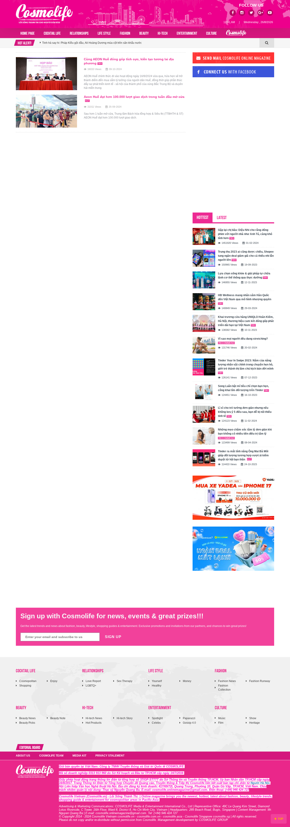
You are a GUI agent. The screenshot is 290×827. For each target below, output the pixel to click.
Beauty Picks (27, 722)
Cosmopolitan (27, 681)
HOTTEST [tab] (202, 217)
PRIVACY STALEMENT (109, 755)
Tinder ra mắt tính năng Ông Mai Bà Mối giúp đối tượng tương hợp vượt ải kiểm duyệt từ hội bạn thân (243, 455)
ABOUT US (23, 755)
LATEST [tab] (222, 217)
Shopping (25, 685)
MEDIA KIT (79, 755)
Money (187, 681)
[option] (149, 43)
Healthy (156, 685)
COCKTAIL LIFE (52, 32)
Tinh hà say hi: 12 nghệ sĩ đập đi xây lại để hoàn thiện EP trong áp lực (85, 42)
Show (252, 718)
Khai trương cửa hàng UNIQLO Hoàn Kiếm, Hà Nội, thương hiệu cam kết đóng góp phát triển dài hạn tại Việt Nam (246, 321)
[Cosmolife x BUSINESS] (236, 33)
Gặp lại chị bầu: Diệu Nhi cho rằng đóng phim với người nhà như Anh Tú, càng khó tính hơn (245, 234)
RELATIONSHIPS (79, 32)
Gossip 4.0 (189, 722)
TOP (280, 818)
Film (220, 722)
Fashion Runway (259, 681)
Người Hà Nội (260, 783)
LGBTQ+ (91, 685)
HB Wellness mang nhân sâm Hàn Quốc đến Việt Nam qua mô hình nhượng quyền (244, 297)
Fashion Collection (224, 687)
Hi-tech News (94, 718)
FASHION (125, 32)
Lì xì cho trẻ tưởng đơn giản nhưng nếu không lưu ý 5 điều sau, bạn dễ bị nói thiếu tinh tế (244, 412)
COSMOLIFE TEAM (51, 755)
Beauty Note (57, 718)
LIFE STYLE (104, 32)
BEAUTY (144, 32)
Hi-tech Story (125, 718)
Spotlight (157, 718)
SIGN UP (113, 637)
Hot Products (94, 722)
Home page (27, 32)
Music (221, 718)
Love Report (93, 681)
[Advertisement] (227, 111)
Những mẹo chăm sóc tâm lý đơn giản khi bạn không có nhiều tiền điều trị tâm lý (245, 431)
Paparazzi (189, 718)
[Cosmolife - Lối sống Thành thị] (44, 13)
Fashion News (227, 681)
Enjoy (53, 681)
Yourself (157, 681)
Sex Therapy (124, 681)
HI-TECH (163, 32)
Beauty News (27, 718)
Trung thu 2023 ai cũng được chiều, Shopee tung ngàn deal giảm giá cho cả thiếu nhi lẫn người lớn (246, 255)
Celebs (156, 722)
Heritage (254, 722)
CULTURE (211, 32)
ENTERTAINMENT (187, 32)
